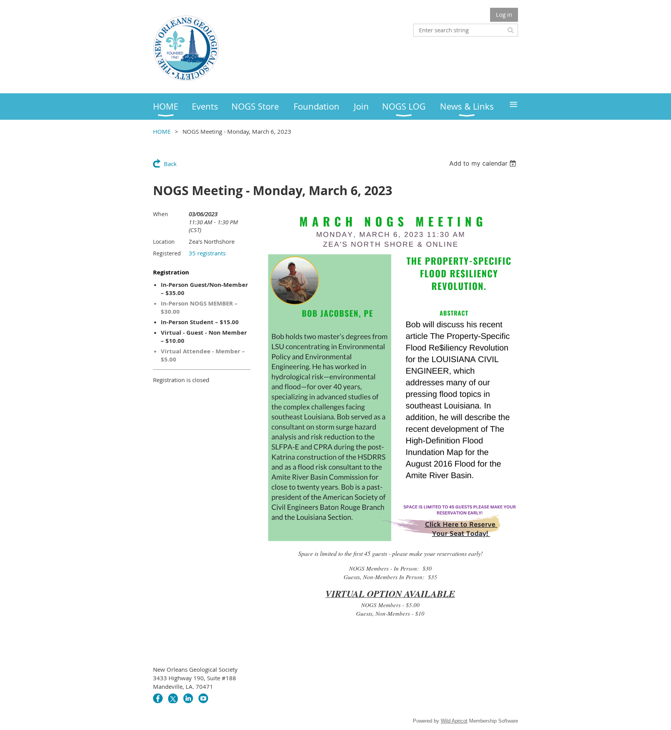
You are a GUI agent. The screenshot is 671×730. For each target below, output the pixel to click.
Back (170, 164)
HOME (161, 131)
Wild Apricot (454, 721)
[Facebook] (158, 698)
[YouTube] (203, 698)
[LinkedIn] (188, 698)
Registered (167, 253)
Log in (504, 14)
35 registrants (207, 253)
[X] (173, 698)
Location (164, 241)
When (160, 214)
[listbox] (483, 163)
